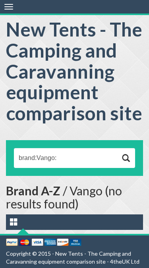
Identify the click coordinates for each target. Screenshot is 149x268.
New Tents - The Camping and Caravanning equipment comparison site (74, 71)
